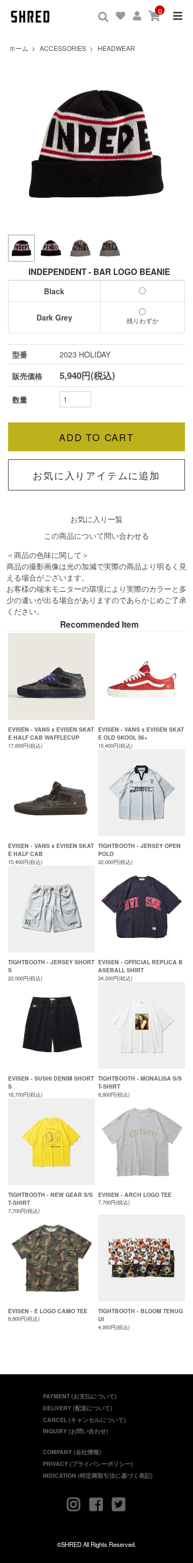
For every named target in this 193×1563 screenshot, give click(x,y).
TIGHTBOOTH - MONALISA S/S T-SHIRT (140, 1082)
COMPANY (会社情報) (72, 1452)
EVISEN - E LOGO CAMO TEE (47, 1311)
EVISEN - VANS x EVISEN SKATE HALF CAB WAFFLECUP (51, 733)
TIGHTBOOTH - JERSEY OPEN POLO (139, 850)
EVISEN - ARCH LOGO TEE (135, 1194)
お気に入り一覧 (96, 518)
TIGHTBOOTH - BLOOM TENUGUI (140, 1315)
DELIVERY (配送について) (78, 1408)
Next (171, 144)
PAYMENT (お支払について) (80, 1396)
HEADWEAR (116, 48)
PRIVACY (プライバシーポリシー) (88, 1464)
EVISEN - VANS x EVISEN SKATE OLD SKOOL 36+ (141, 733)
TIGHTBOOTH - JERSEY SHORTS (51, 966)
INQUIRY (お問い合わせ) (75, 1431)
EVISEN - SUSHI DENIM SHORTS (51, 1082)
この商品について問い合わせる (96, 535)
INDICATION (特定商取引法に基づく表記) (98, 1475)
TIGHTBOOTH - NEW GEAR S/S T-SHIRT (50, 1198)
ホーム (18, 48)
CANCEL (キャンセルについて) (84, 1420)
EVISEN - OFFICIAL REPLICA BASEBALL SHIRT (140, 966)
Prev (22, 144)
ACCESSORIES (63, 48)
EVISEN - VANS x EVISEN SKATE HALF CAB (51, 850)
